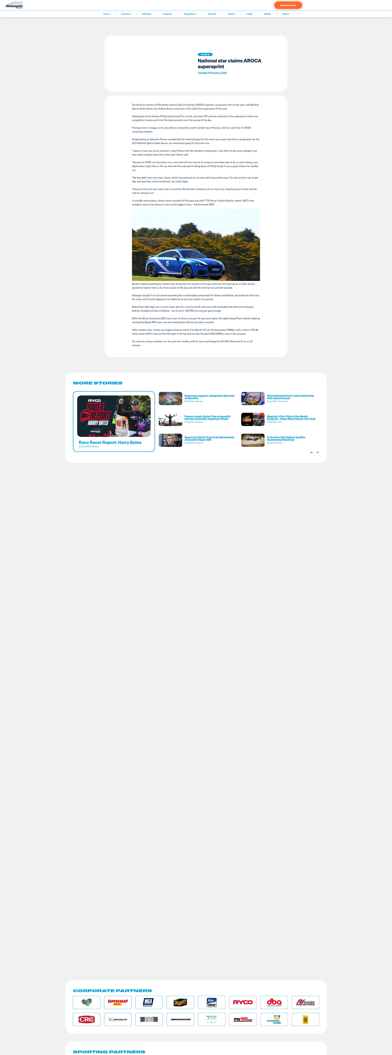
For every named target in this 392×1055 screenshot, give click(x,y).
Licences (126, 14)
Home (106, 14)
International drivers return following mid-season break (290, 397)
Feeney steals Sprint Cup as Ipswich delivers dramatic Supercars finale (207, 417)
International (283, 401)
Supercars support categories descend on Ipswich (209, 397)
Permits (212, 14)
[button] (205, 54)
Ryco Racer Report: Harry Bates (110, 442)
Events (231, 14)
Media (267, 14)
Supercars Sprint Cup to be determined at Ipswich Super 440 (209, 438)
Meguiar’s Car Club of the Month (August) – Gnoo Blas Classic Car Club (291, 417)
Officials (146, 14)
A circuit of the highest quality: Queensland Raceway (286, 438)
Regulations (190, 14)
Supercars (199, 401)
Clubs (250, 14)
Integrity (167, 14)
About (285, 14)
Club (279, 422)
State (280, 443)
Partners (95, 446)
